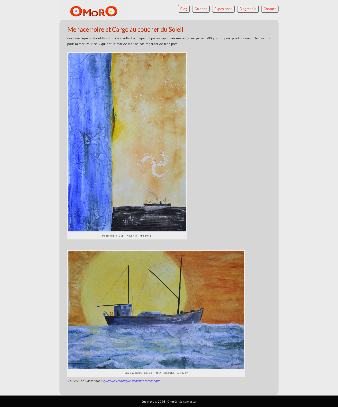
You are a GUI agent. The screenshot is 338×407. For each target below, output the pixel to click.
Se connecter (187, 401)
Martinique (123, 381)
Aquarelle (108, 381)
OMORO (98, 9)
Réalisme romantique (146, 381)
